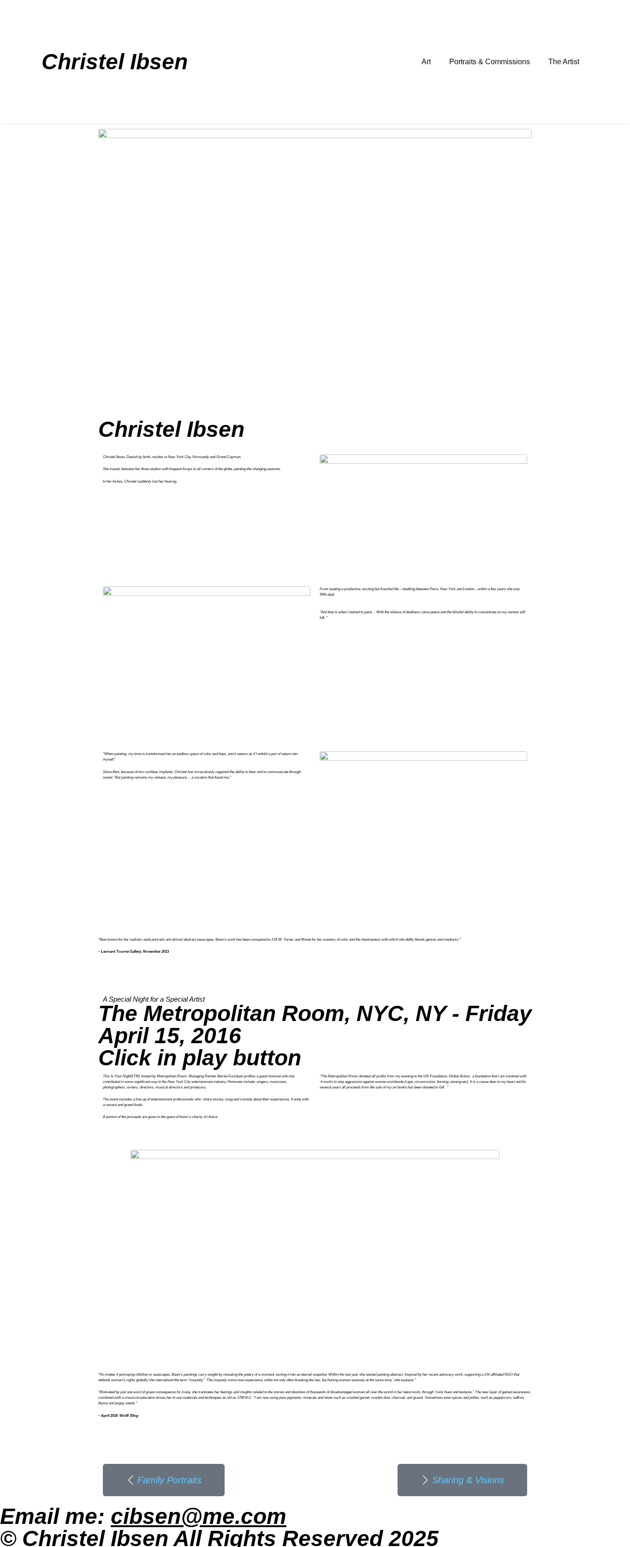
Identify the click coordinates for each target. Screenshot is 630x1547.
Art (426, 62)
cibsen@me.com (198, 1516)
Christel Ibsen (115, 61)
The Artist (563, 62)
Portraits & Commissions (489, 62)
